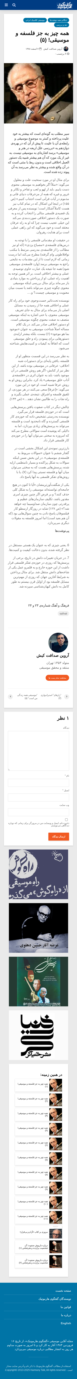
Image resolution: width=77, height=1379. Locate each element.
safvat (63, 613)
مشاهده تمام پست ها (57, 678)
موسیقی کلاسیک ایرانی (35, 20)
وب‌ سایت (64, 805)
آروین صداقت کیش (53, 48)
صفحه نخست (63, 1290)
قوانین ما (66, 1307)
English (66, 1323)
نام (67, 775)
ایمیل (65, 790)
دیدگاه (66, 728)
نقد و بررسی (61, 25)
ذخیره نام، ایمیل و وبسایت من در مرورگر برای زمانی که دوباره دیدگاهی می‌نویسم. (38, 824)
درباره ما (66, 1315)
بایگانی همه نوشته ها (58, 20)
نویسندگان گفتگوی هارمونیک (54, 1298)
